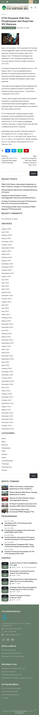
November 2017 (7, 397)
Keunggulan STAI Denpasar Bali (13, 656)
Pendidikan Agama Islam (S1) (12, 675)
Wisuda (4, 470)
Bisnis (4, 442)
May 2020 (5, 362)
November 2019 (7, 375)
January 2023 (6, 321)
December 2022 (7, 324)
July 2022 (5, 330)
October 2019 (7, 378)
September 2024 (8, 273)
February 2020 (7, 368)
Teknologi (5, 464)
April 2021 (5, 349)
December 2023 (7, 295)
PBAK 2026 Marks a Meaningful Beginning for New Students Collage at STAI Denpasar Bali (19, 185)
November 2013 (7, 422)
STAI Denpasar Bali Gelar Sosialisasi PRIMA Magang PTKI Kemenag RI (19, 208)
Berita (4, 438)
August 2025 (6, 251)
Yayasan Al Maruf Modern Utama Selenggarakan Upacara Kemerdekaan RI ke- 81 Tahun (19, 197)
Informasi (5, 445)
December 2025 (7, 242)
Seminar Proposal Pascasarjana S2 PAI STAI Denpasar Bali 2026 (19, 553)
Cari (33, 476)
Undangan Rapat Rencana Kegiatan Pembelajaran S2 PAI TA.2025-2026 (23, 588)
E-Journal (5, 698)
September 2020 (8, 359)
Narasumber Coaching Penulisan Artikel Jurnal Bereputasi (22, 572)
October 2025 (7, 245)
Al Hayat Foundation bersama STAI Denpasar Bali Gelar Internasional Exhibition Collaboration (19, 202)
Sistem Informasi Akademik (11, 688)
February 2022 (7, 334)
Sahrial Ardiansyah (9, 28)
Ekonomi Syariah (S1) (9, 671)
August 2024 (6, 276)
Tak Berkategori (7, 461)
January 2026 (6, 238)
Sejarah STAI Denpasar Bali (11, 653)
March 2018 (6, 391)
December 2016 (7, 413)
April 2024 (5, 289)
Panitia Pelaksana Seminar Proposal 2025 (20, 597)
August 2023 (6, 302)
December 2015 (7, 416)
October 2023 (7, 299)
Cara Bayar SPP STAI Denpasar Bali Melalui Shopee (18, 524)
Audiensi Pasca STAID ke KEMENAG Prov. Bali (23, 564)
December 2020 (7, 356)
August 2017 (6, 406)
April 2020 (5, 365)
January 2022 (6, 337)
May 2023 (5, 311)
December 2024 (7, 264)
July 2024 (5, 280)
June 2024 (5, 283)
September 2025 (8, 248)
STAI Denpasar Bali (20, 711)
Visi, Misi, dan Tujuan (9, 650)
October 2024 (7, 270)
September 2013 (8, 429)
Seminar (4, 454)
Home (4, 14)
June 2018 (5, 387)
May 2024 (5, 286)
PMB (3, 451)
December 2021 (7, 340)
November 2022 (7, 327)
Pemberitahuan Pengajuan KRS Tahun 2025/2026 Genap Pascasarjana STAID (19, 545)
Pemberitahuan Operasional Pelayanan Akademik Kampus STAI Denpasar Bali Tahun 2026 (19, 538)
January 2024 (6, 292)
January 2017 (6, 410)
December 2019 (7, 372)
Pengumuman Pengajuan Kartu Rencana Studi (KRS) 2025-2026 (19, 531)
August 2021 (6, 346)
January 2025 (6, 261)
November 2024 (7, 267)
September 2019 (8, 381)
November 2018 (7, 384)
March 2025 (6, 254)
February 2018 (7, 394)
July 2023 (5, 305)
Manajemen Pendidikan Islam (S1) (13, 668)
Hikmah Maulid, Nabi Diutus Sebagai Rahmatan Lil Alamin (19, 191)
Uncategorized (7, 467)
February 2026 (7, 235)
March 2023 (6, 314)
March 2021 (6, 353)
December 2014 (7, 419)
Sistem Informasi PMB (9, 691)
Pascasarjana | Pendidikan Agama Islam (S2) (17, 678)
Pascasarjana (6, 448)
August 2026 (6, 229)
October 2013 (7, 426)
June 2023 (5, 308)
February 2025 (7, 257)
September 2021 (8, 343)
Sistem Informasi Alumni (10, 695)
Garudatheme (19, 713)
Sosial (4, 457)
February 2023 (7, 318)
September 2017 (8, 403)
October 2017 (7, 400)
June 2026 (5, 232)
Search (33, 173)
